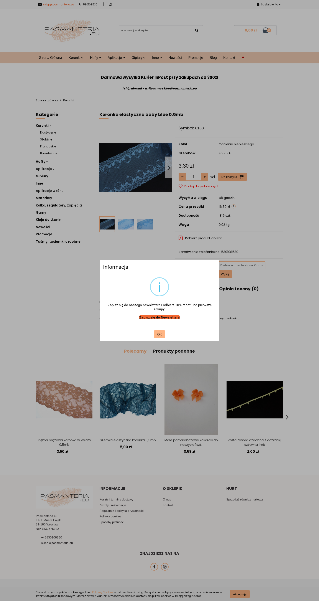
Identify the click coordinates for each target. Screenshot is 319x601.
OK (159, 334)
